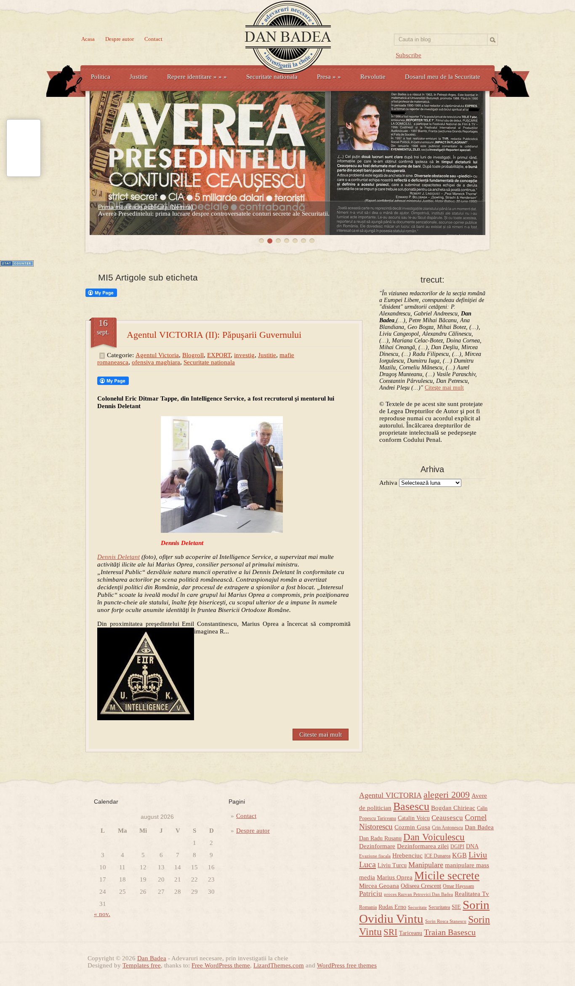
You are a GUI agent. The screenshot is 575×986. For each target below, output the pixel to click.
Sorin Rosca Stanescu (445, 921)
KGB (459, 855)
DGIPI (457, 847)
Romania (368, 907)
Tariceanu (410, 933)
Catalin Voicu (414, 818)
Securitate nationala (272, 76)
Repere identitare (197, 76)
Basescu (411, 806)
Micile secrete (446, 875)
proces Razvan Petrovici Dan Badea (418, 894)
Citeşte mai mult (444, 388)
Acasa (88, 39)
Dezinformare (377, 846)
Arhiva (388, 482)
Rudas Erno (392, 907)
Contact (153, 39)
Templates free (141, 965)
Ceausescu (447, 818)
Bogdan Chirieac (453, 807)
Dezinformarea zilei (423, 846)
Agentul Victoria (157, 355)
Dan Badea (479, 827)
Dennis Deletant (118, 556)
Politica (100, 76)
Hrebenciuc (407, 855)
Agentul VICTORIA (390, 795)
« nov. (102, 914)
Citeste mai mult (320, 734)
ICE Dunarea (437, 856)
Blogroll (193, 355)
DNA (472, 846)
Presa (329, 76)
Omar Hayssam (458, 886)
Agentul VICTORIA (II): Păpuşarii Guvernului (214, 334)
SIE (456, 907)
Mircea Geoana (379, 885)
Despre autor (119, 39)
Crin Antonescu (447, 828)
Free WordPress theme (221, 965)
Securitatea (439, 907)
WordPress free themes (347, 965)
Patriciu (370, 894)
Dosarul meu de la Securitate (442, 76)
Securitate (417, 907)
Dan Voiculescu (434, 836)
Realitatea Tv (472, 893)
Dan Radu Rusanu (380, 838)
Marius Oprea (395, 877)
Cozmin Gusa (412, 827)
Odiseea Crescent (421, 886)
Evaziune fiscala (375, 856)
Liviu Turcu (392, 865)
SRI (390, 932)
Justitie (139, 76)
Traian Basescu (450, 932)
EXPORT (219, 355)
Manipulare (425, 864)
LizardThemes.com (278, 965)
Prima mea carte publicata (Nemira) (145, 206)
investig (244, 355)
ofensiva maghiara (156, 362)
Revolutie (373, 76)
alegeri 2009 (446, 795)
